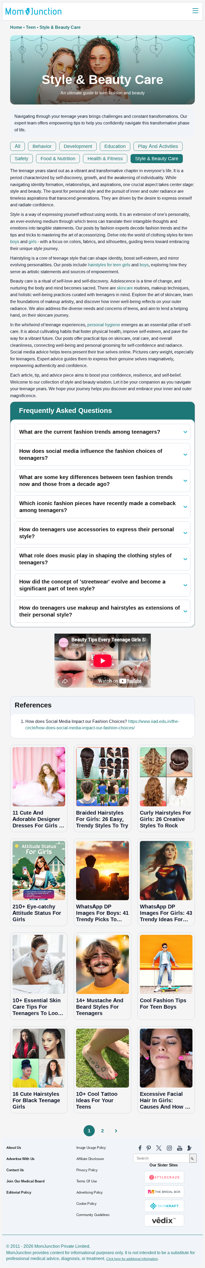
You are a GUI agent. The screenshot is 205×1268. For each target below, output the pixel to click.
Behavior (42, 146)
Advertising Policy (89, 1192)
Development (78, 146)
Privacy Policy (87, 1170)
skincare (125, 288)
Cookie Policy (86, 1204)
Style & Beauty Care (156, 158)
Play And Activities (158, 146)
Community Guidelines (93, 1215)
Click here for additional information (132, 1259)
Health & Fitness (105, 158)
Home (16, 27)
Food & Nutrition (58, 158)
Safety (21, 158)
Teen (31, 27)
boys (14, 241)
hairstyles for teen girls (109, 265)
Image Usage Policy (91, 1148)
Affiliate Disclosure (90, 1159)
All (17, 146)
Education (115, 146)
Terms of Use (86, 1181)
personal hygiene (103, 325)
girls (33, 241)
